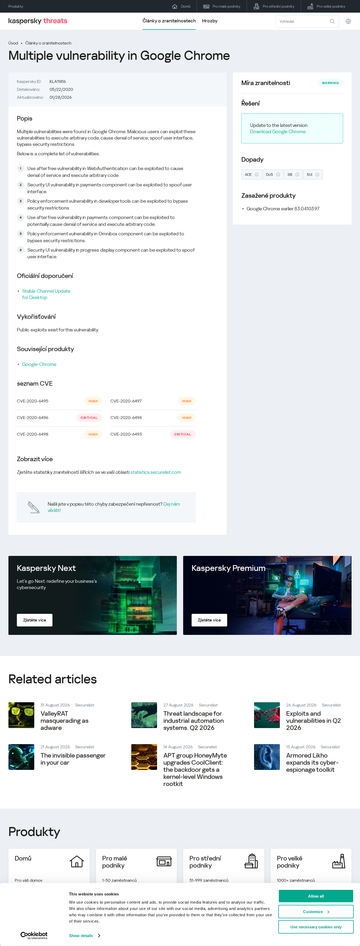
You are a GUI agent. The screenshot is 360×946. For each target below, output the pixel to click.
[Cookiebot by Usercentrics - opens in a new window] (34, 936)
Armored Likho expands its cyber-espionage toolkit (312, 762)
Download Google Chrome (278, 131)
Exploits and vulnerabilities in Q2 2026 (313, 720)
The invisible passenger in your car (73, 759)
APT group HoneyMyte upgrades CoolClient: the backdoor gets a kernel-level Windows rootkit (195, 770)
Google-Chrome (39, 364)
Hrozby (210, 20)
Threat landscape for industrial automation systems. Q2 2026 (193, 720)
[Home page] (40, 21)
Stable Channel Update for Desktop (46, 294)
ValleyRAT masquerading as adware (65, 720)
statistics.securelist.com (155, 472)
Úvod (13, 43)
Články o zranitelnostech (169, 20)
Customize (313, 911)
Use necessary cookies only (316, 927)
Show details (81, 935)
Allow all (316, 896)
